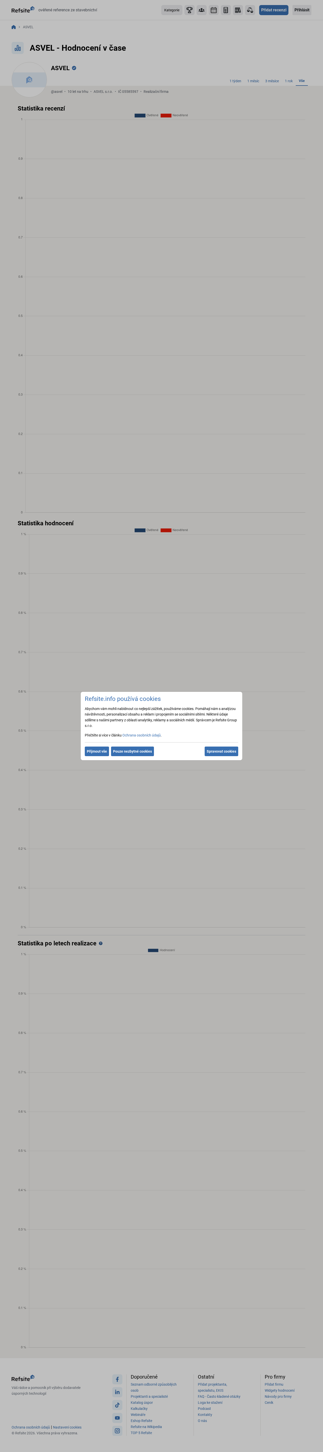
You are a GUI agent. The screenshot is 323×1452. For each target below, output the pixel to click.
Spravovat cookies (221, 751)
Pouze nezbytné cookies (132, 751)
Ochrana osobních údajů (141, 735)
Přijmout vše (97, 751)
